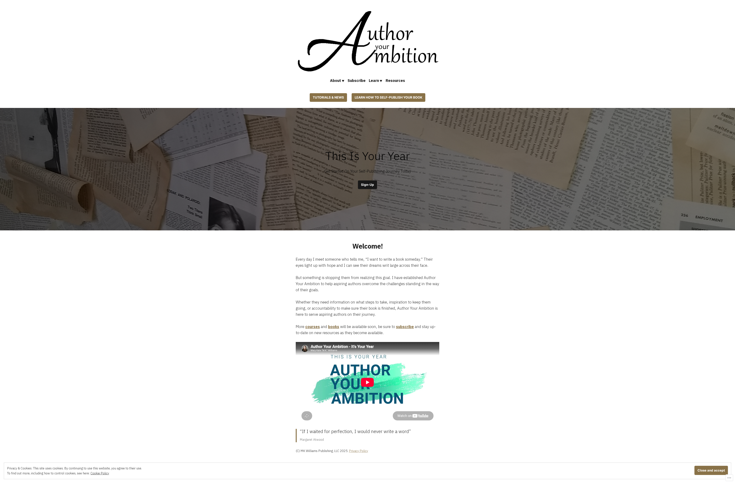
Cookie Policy (100, 473)
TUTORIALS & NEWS (328, 97)
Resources (395, 80)
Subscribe (357, 80)
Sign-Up (367, 185)
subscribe (405, 326)
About (335, 80)
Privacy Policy (358, 451)
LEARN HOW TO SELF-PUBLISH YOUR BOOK (388, 97)
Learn (374, 80)
